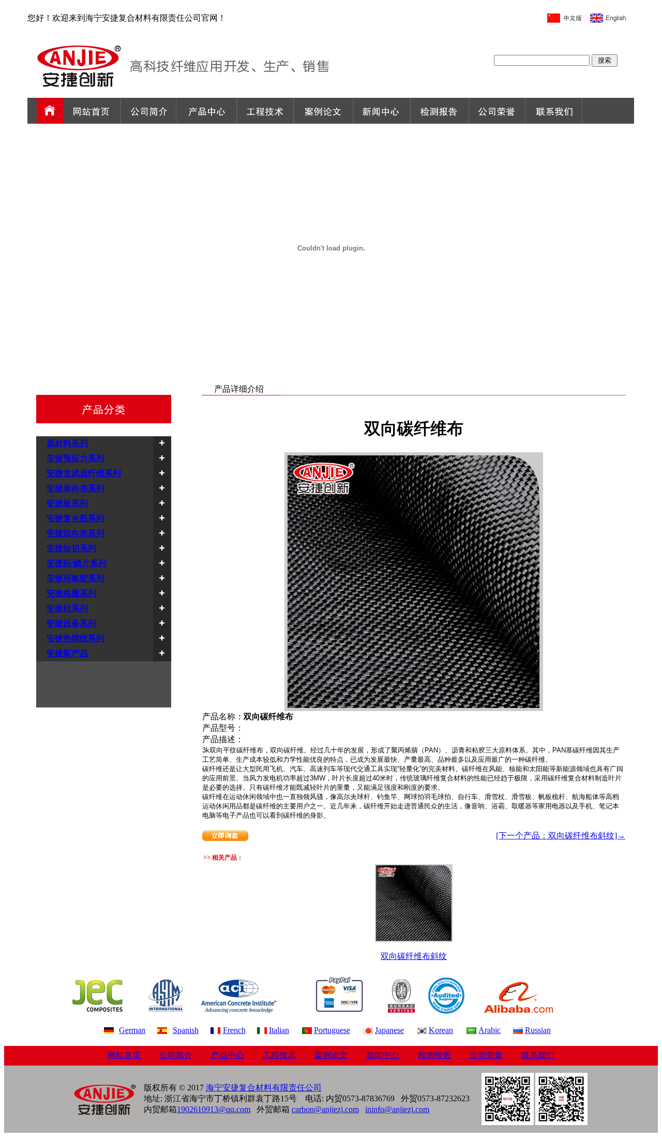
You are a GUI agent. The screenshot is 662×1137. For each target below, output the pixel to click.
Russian (538, 1030)
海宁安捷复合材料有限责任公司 (264, 1087)
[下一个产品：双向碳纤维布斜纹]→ (560, 835)
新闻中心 (382, 1055)
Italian (279, 1030)
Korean (441, 1030)
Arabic (489, 1030)
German (132, 1030)
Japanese (389, 1030)
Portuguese (332, 1030)
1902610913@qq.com (213, 1109)
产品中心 (227, 1055)
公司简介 (175, 1055)
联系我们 (537, 1055)
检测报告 (434, 1055)
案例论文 (331, 1055)
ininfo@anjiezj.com (397, 1109)
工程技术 (279, 1055)
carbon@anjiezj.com (325, 1109)
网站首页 (124, 1055)
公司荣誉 (486, 1055)
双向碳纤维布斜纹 (414, 956)
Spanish (186, 1030)
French (234, 1030)
